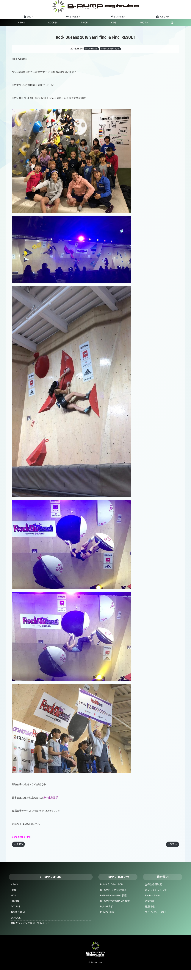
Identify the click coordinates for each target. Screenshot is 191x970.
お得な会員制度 (153, 884)
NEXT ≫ (172, 844)
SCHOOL (16, 917)
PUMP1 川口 (107, 906)
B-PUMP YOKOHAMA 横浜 (115, 901)
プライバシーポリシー (157, 912)
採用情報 (150, 906)
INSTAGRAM (18, 912)
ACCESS (53, 22)
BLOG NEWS (91, 48)
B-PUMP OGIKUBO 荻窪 (113, 895)
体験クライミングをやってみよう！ (30, 923)
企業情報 (150, 901)
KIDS (113, 22)
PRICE (84, 22)
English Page (152, 895)
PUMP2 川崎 (107, 912)
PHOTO (144, 22)
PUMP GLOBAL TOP (111, 884)
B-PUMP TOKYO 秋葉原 (113, 890)
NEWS (21, 22)
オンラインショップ (156, 890)
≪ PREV (18, 844)
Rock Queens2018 (110, 48)
